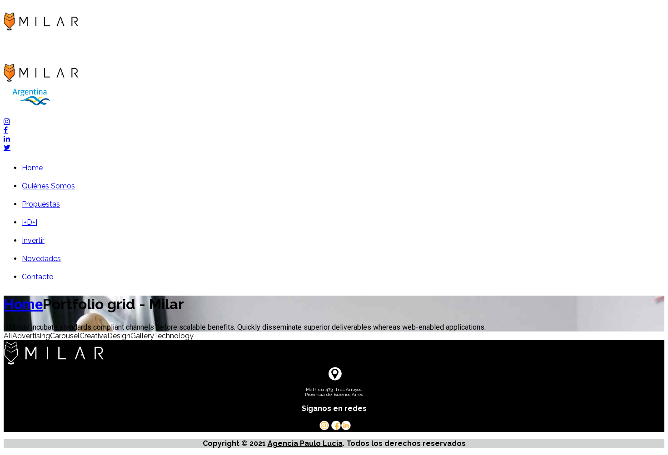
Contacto (38, 276)
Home (32, 167)
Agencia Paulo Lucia (305, 443)
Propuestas (41, 204)
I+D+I (29, 222)
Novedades (41, 258)
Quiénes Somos (48, 186)
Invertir (33, 240)
